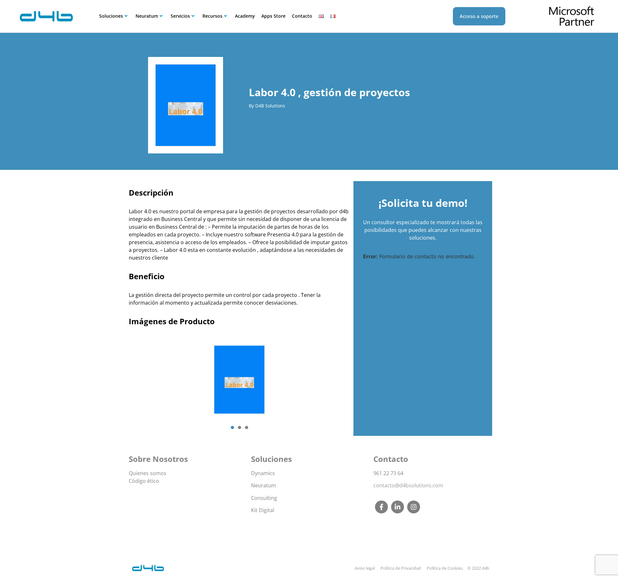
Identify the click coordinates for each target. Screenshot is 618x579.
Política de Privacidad (400, 568)
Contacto (302, 16)
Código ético (144, 480)
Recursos (212, 16)
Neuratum (147, 16)
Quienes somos (147, 473)
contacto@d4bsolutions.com (408, 485)
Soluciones (111, 16)
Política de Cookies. (445, 568)
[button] (232, 427)
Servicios (180, 16)
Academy (245, 16)
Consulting (264, 497)
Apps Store (273, 16)
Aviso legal (365, 568)
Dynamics (263, 473)
